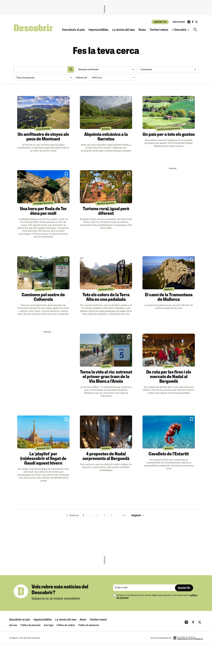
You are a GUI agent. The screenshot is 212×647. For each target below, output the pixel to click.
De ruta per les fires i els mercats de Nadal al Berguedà (168, 377)
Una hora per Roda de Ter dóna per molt (43, 211)
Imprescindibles (98, 30)
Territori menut (159, 30)
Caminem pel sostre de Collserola (43, 297)
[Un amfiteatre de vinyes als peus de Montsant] (43, 112)
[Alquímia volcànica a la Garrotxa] (106, 112)
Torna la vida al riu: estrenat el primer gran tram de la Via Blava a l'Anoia (106, 377)
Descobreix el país (73, 30)
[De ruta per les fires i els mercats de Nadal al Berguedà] (168, 350)
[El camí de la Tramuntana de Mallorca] (168, 272)
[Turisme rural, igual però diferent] (106, 186)
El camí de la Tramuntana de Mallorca (169, 297)
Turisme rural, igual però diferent (106, 211)
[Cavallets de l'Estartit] (168, 432)
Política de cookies (66, 625)
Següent (136, 515)
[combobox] (105, 69)
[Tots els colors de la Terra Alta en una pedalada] (106, 272)
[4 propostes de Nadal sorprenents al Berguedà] (106, 432)
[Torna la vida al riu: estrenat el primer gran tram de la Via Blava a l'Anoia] (106, 350)
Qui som (13, 625)
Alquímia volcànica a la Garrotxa (106, 137)
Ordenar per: (82, 77)
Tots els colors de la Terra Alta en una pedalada (106, 297)
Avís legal (48, 625)
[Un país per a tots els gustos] (168, 112)
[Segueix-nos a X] (196, 22)
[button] (66, 99)
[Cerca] (195, 30)
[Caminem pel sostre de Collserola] (43, 272)
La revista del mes (123, 30)
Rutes (142, 30)
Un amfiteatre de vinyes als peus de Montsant (43, 137)
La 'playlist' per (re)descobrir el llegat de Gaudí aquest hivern (43, 459)
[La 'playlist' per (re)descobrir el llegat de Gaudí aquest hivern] (43, 432)
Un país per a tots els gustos (169, 134)
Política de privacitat (30, 625)
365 (123, 515)
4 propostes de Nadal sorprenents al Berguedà (105, 456)
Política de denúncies (88, 625)
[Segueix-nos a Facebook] (193, 22)
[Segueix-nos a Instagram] (189, 22)
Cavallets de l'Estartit (169, 454)
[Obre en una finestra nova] (188, 638)
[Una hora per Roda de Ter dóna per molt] (43, 186)
